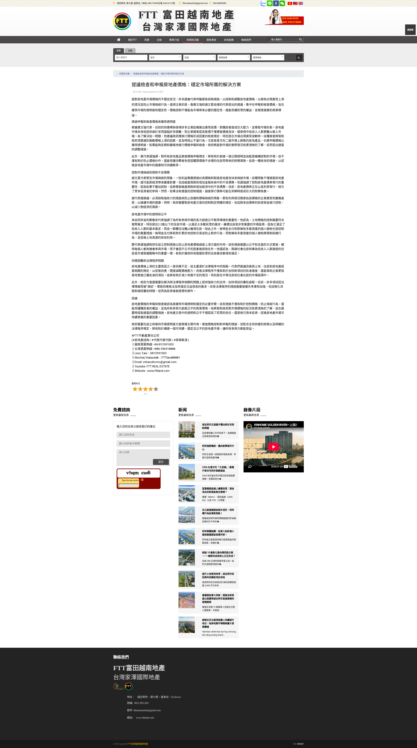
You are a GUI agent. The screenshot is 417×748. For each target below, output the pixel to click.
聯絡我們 (246, 39)
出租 (159, 39)
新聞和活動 (193, 39)
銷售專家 (211, 39)
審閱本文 (136, 383)
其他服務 (229, 39)
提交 (161, 461)
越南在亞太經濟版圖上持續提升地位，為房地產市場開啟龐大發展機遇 (218, 623)
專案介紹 (174, 39)
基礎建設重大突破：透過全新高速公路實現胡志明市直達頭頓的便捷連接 (218, 598)
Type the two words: (130, 480)
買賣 (146, 39)
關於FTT (132, 39)
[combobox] (165, 57)
